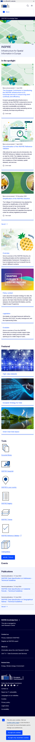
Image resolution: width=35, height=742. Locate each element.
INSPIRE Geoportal (7, 471)
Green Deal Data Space (11, 432)
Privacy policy (5, 702)
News (7, 12)
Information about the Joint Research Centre (15, 650)
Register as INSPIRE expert (9, 641)
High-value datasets (10, 374)
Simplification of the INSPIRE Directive (16, 198)
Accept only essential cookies (18, 738)
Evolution (6, 327)
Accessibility (5, 709)
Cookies (3, 699)
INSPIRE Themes (6, 519)
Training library (5, 552)
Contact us (4, 688)
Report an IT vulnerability (9, 692)
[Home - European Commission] (5, 5)
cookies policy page (13, 722)
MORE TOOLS (8, 557)
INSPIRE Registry (6, 503)
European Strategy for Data (12, 403)
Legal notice (5, 706)
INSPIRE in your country (8, 487)
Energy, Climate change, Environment (12, 666)
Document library (6, 455)
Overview (6, 253)
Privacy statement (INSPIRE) (10, 638)
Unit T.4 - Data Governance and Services (14, 653)
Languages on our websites (9, 695)
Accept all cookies (14, 732)
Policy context (8, 293)
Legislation (6, 313)
